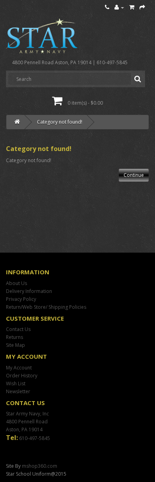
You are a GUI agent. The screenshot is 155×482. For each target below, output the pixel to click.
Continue (134, 175)
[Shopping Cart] (131, 7)
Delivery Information (29, 291)
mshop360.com (39, 466)
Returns (14, 337)
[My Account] (119, 7)
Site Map (15, 345)
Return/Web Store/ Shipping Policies (46, 307)
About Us (16, 283)
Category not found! (59, 122)
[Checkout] (142, 7)
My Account (19, 367)
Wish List (15, 383)
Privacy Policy (21, 299)
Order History (21, 375)
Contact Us (18, 329)
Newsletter (18, 391)
